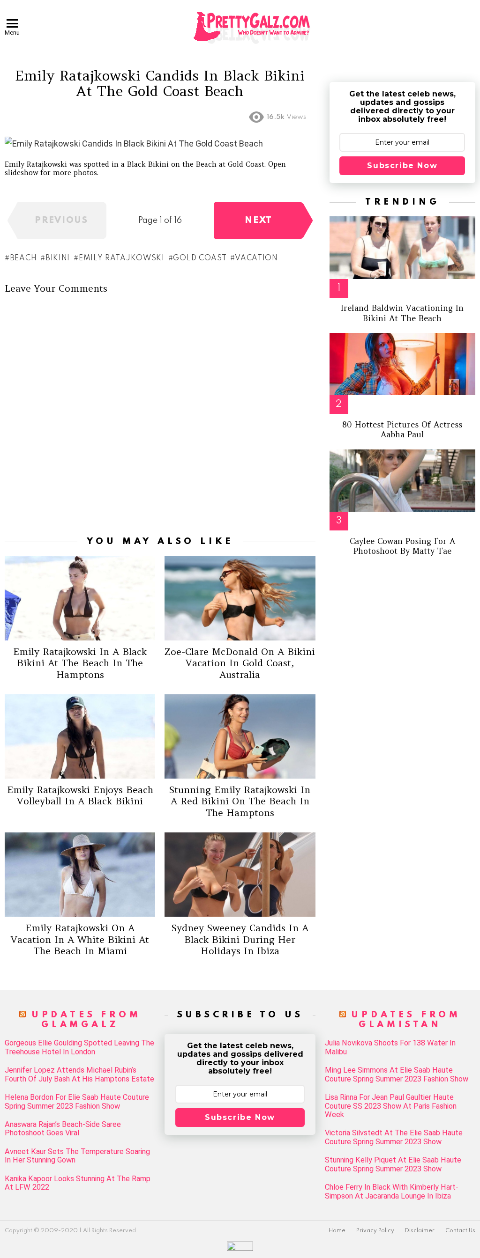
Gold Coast (199, 258)
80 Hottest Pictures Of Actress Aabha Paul (402, 429)
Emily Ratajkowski (122, 258)
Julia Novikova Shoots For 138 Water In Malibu (390, 1047)
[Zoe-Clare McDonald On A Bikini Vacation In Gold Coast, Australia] (240, 598)
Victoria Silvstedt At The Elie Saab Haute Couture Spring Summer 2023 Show (394, 1137)
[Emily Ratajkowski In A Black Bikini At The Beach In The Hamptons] (80, 598)
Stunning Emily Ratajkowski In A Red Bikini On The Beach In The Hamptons (239, 801)
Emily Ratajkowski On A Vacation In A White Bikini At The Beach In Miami (80, 939)
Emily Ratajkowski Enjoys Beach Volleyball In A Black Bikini (80, 795)
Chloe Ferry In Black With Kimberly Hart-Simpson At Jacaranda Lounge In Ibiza (391, 1191)
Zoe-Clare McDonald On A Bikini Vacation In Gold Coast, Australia (240, 663)
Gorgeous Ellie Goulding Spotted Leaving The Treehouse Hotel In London (79, 1047)
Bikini (57, 258)
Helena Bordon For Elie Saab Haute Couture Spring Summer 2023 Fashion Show (77, 1101)
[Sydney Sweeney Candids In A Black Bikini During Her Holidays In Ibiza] (240, 874)
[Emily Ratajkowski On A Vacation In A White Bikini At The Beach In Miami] (80, 874)
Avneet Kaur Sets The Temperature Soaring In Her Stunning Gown (77, 1156)
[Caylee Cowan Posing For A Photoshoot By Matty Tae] (402, 480)
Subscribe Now (402, 165)
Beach (23, 258)
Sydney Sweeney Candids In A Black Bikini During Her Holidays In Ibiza (240, 939)
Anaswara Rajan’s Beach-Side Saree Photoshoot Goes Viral (63, 1128)
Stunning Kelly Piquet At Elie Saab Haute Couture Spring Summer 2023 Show (393, 1164)
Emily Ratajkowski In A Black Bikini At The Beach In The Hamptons (80, 663)
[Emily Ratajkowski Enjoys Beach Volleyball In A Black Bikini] (80, 736)
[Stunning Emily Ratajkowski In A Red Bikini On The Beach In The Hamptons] (240, 736)
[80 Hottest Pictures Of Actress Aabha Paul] (402, 364)
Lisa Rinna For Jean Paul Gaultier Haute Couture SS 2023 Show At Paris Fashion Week (391, 1106)
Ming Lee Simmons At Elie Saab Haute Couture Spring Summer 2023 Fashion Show (396, 1074)
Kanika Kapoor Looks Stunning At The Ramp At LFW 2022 (77, 1183)
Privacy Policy (375, 1231)
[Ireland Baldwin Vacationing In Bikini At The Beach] (402, 247)
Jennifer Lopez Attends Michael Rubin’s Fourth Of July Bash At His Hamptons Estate (79, 1074)
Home (337, 1231)
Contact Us (460, 1231)
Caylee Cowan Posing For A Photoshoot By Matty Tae (402, 546)
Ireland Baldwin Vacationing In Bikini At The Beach (402, 313)
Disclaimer (420, 1231)
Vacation (256, 258)
